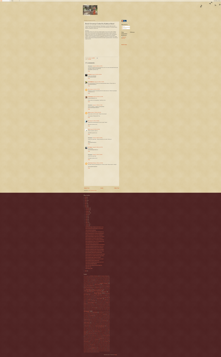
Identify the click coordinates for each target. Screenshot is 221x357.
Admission (105, 280)
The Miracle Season (100, 343)
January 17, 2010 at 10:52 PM (96, 112)
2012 (86, 203)
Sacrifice (89, 336)
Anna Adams (107, 282)
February (87, 224)
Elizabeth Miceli (101, 304)
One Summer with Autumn (101, 329)
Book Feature (87, 290)
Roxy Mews (87, 335)
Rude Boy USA (100, 335)
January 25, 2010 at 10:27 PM (98, 147)
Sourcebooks (97, 339)
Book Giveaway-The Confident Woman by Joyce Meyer (95, 255)
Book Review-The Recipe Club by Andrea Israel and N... (95, 262)
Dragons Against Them (100, 303)
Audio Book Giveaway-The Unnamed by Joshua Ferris (95, 246)
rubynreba (90, 74)
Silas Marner (88, 338)
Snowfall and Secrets (107, 338)
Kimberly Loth (91, 319)
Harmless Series (96, 313)
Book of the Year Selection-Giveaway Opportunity (94, 265)
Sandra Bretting (100, 336)
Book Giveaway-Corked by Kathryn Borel (92, 260)
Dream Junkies (107, 303)
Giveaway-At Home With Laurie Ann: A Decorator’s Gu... (95, 231)
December (87, 208)
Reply (89, 71)
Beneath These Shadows (106, 285)
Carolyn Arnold (99, 296)
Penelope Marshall (97, 331)
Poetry (85, 332)
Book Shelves (92, 294)
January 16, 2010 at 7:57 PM (95, 89)
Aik (88, 120)
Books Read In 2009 (89, 268)
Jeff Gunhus (101, 316)
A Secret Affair (87, 279)
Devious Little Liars (101, 301)
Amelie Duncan (107, 281)
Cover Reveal (99, 298)
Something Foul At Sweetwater (89, 339)
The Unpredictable (100, 345)
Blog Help (104, 286)
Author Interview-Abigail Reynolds (91, 263)
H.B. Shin (105, 312)
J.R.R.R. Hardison (107, 315)
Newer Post (86, 188)
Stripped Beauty (97, 340)
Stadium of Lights (86, 340)
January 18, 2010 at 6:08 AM (94, 120)
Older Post (116, 188)
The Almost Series (95, 341)
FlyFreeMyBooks (91, 81)
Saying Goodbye (90, 337)
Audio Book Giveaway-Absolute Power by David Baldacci (95, 244)
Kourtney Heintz (101, 319)
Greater (85, 312)
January (87, 225)
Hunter (108, 314)
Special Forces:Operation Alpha (104, 339)
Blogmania (102, 287)
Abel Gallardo (97, 280)
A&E (93, 280)
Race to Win (107, 332)
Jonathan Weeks (105, 317)
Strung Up (101, 340)
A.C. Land (90, 280)
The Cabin (100, 341)
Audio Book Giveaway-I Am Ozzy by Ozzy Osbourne (94, 247)
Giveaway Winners (95, 311)
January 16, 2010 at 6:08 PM (97, 74)
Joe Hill (92, 317)
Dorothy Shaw (89, 303)
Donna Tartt (102, 302)
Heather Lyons (107, 313)
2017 (86, 198)
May (86, 219)
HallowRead (86, 313)
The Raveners (87, 344)
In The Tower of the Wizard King (99, 315)
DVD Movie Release (86, 304)
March (87, 222)
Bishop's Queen (98, 286)
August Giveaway (86, 284)
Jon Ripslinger (100, 317)
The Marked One (94, 343)
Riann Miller (89, 334)
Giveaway (89, 59)
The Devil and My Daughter (87, 342)
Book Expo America (107, 289)
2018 (86, 197)
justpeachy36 (90, 96)
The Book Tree (88, 10)
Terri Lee (91, 341)
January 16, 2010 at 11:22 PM (98, 96)
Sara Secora (85, 337)
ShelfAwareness (99, 337)
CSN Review (88, 300)
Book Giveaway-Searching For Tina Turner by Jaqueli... (95, 258)
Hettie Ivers (90, 314)
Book (84, 289)
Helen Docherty (86, 314)
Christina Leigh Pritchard (90, 297)
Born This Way (103, 295)
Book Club (95, 289)
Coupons (94, 298)
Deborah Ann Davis (90, 301)
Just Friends (99, 318)
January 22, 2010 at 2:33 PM (97, 137)
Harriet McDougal (101, 313)
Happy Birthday (91, 313)
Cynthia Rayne (99, 300)
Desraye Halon (96, 301)
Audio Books (96, 283)
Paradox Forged (97, 330)
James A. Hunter (91, 316)
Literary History (87, 322)
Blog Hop (108, 286)
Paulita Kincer (90, 331)
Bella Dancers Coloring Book (98, 285)
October (87, 211)
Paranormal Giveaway (104, 330)
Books (84, 295)
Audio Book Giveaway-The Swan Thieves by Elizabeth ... (95, 249)
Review (85, 334)
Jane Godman (97, 316)
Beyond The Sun (92, 286)
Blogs (106, 287)
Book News (104, 291)
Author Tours (104, 284)
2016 (86, 200)
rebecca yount (92, 333)
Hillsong (104, 314)
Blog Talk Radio (87, 287)
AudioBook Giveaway (103, 283)
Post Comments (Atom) (93, 190)
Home (101, 188)
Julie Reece (88, 318)
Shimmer (103, 337)
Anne (89, 129)
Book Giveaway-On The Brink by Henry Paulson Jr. (94, 238)
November (87, 209)
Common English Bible (105, 297)
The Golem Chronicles (102, 342)
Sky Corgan (92, 338)
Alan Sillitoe (86, 281)
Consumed (89, 298)
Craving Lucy (94, 299)
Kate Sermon (108, 318)
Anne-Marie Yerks (86, 283)
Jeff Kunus (105, 316)
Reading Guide (86, 333)
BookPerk (107, 294)
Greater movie (89, 312)
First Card (93, 307)
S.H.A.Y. (86, 336)
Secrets (95, 337)
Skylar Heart (96, 338)
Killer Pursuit (87, 319)
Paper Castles (91, 330)
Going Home (107, 311)
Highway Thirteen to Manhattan (97, 314)
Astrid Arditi (91, 283)
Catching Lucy (104, 296)
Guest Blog (95, 312)
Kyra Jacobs (106, 319)
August (87, 214)
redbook (103, 333)
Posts (124, 26)
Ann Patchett (102, 282)
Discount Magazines (91, 302)
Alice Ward (90, 281)
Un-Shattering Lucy (94, 347)
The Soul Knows (97, 344)
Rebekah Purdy (98, 333)
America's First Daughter (87, 282)
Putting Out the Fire (94, 332)
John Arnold (95, 317)
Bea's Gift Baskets (90, 285)
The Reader (92, 344)
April (87, 220)
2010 (86, 206)
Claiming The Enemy (97, 297)
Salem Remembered (94, 336)
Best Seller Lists (87, 286)
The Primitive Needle (107, 343)
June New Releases (94, 318)
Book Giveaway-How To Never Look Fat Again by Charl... (95, 241)
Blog (101, 286)
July (86, 216)
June (87, 217)
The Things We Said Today (93, 345)
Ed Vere (91, 304)
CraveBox (89, 299)
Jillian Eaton (87, 317)
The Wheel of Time (106, 345)
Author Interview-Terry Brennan (91, 230)
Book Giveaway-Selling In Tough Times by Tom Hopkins (95, 236)
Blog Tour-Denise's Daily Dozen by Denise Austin (94, 252)
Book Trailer (103, 294)
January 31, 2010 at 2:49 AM (97, 154)
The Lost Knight (88, 343)
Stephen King (91, 340)
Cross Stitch (104, 299)
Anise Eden (97, 282)
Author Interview (97, 284)
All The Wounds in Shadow (96, 281)
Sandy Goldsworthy (106, 336)
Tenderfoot (105, 340)
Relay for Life (107, 333)
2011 (86, 205)
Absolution (101, 280)
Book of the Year (90, 293)
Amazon (102, 281)
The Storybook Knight (104, 344)
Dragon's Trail (94, 303)
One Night (95, 329)
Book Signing (98, 294)
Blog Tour (93, 287)
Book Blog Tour (89, 289)
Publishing (89, 332)
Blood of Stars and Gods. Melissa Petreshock (98, 288)
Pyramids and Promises (101, 332)
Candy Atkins (94, 296)
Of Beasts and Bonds (90, 329)
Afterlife (109, 280)
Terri (89, 89)
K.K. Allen (103, 318)
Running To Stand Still (106, 335)
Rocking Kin (104, 334)
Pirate (108, 331)
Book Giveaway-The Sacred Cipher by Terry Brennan (94, 228)
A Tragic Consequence (105, 279)
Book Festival (105, 290)
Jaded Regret (86, 316)
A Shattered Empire (92, 279)
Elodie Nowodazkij (106, 304)
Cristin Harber (99, 299)
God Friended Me (101, 311)
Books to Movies (96, 295)
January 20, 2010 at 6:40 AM (95, 129)
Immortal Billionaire (86, 315)
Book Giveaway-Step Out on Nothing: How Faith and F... (95, 233)
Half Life (108, 312)
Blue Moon (107, 288)
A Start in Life (98, 279)
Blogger (115, 354)
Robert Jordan (99, 334)
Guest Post (100, 312)
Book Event (101, 289)
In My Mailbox (92, 315)
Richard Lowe (94, 334)
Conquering (85, 298)
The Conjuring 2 (106, 341)
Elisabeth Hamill (95, 304)
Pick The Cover (104, 331)
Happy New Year (88, 266)
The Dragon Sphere (95, 342)
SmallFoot (101, 338)
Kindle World (96, 319)
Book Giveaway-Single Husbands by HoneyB (93, 257)
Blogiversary (98, 287)
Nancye (89, 112)
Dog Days (98, 302)
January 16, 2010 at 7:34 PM (99, 81)
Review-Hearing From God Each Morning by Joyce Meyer (95, 254)
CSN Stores (94, 300)
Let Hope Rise (104, 320)
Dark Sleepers (104, 300)
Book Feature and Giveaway (96, 290)
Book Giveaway (89, 291)
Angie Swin (93, 282)
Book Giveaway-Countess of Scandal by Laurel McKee (95, 239)
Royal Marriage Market (93, 335)
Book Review (98, 293)
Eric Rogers (90, 147)
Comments (125, 28)
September (88, 212)
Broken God (89, 296)
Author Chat (91, 284)
